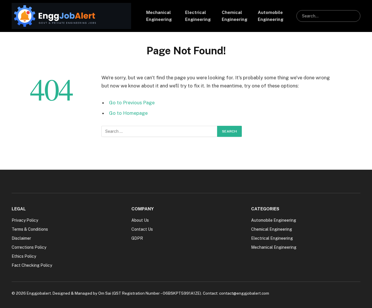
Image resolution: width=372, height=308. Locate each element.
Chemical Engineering (234, 16)
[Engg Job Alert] (71, 16)
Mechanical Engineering (159, 16)
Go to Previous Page (132, 102)
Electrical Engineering (198, 16)
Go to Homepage (128, 113)
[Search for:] (159, 131)
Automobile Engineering (270, 16)
